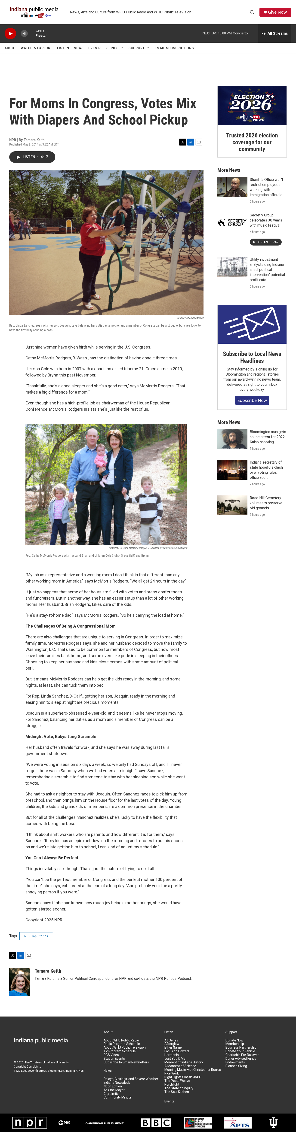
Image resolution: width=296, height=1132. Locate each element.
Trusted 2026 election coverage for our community (252, 142)
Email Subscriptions (174, 48)
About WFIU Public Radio (121, 1040)
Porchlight (171, 1084)
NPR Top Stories (36, 936)
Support (137, 48)
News (79, 48)
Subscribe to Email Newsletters (126, 1062)
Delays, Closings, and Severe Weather (131, 1079)
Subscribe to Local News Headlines (252, 357)
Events (95, 48)
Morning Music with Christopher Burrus (192, 1069)
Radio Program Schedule (122, 1044)
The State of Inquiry (178, 1088)
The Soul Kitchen (176, 1092)
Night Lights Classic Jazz (182, 1077)
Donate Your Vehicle (240, 1051)
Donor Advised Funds (240, 1058)
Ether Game (173, 1047)
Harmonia (171, 1055)
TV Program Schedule (120, 1051)
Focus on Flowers (176, 1051)
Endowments (235, 1062)
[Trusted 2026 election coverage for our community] (252, 105)
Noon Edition (113, 1086)
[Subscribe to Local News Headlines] (252, 324)
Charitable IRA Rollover (242, 1055)
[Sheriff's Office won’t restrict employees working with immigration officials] (232, 187)
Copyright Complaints (27, 1066)
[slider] (31, 33)
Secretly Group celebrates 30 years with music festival (266, 220)
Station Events (114, 1058)
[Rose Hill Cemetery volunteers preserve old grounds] (232, 505)
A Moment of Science (180, 1066)
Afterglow (171, 1044)
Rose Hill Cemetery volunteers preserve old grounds (266, 503)
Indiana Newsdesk (117, 1082)
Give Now (277, 12)
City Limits (111, 1094)
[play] (10, 33)
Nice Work (171, 1073)
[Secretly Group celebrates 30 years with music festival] (232, 223)
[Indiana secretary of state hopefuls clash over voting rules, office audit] (232, 470)
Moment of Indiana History (183, 1062)
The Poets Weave (177, 1081)
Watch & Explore (36, 48)
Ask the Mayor (114, 1090)
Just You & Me (174, 1058)
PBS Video (111, 1055)
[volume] (24, 33)
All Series (171, 1040)
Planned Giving (236, 1066)
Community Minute (118, 1097)
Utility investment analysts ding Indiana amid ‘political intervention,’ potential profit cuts (267, 269)
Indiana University (57, 1062)
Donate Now (234, 1040)
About (10, 48)
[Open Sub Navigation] (122, 48)
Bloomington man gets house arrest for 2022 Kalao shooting (268, 437)
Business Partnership (240, 1047)
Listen (63, 48)
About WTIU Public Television (125, 1047)
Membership (234, 1044)
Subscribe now (252, 400)
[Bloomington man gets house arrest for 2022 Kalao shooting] (232, 439)
